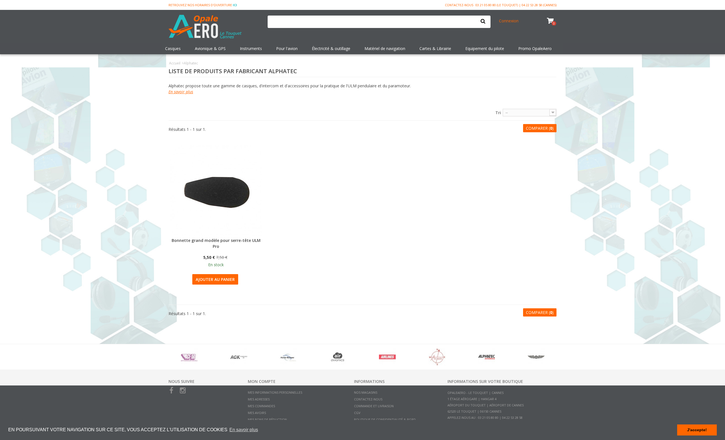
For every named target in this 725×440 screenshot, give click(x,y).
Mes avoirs (257, 413)
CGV (357, 413)
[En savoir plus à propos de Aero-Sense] (288, 356)
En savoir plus (181, 91)
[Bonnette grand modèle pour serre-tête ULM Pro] (216, 190)
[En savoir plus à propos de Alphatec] (486, 356)
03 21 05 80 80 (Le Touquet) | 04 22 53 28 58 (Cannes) (515, 5)
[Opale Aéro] (214, 27)
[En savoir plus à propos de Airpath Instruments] (436, 356)
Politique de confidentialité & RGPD (385, 419)
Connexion (509, 20)
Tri (498, 112)
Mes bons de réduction (267, 419)
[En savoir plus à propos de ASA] (536, 356)
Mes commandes (261, 406)
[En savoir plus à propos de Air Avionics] (337, 356)
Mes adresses (259, 399)
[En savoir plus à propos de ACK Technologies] (238, 356)
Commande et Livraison (374, 406)
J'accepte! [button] (697, 430)
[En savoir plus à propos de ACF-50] (189, 356)
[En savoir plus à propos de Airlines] (387, 356)
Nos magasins (365, 392)
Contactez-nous (459, 5)
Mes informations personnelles (275, 392)
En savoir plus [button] (243, 429)
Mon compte (262, 381)
